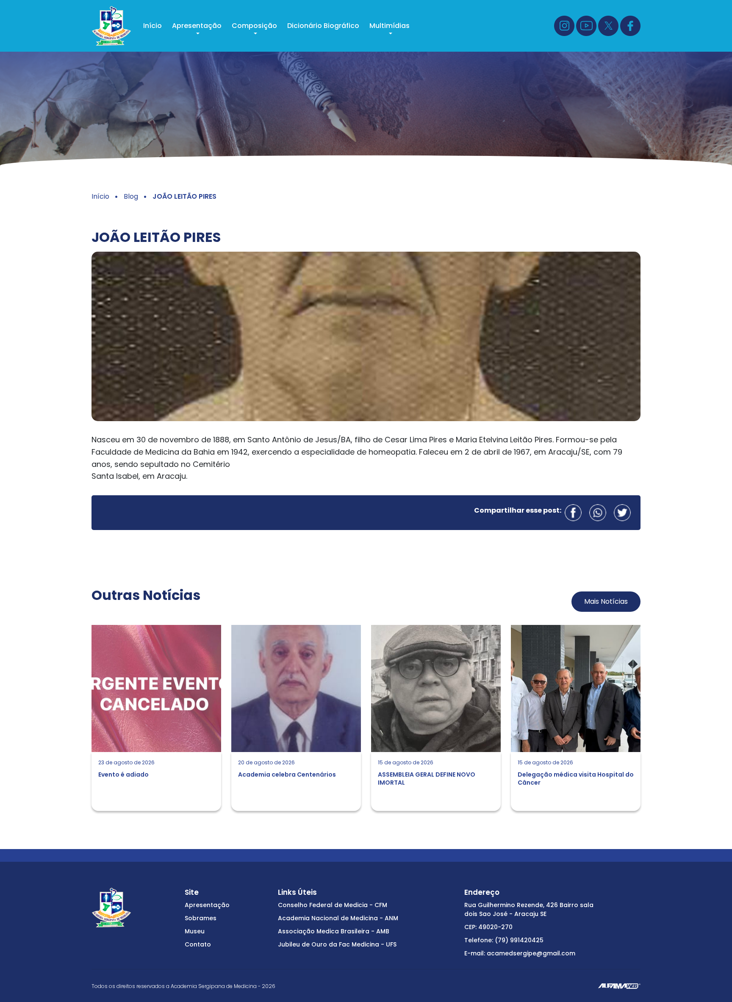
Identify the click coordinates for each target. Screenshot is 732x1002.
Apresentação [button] (197, 26)
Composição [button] (254, 26)
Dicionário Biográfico (323, 26)
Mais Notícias (606, 601)
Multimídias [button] (389, 26)
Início (152, 26)
